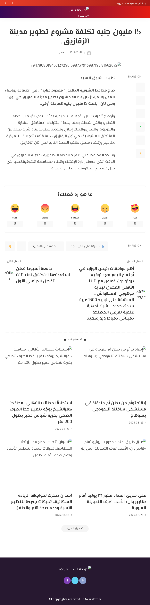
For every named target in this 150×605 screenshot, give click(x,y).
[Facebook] (12, 3)
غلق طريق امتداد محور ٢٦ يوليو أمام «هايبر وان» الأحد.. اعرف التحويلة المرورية (112, 502)
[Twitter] (9, 3)
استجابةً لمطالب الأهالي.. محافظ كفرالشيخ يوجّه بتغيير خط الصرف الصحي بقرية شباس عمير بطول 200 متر (41, 412)
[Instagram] (5, 3)
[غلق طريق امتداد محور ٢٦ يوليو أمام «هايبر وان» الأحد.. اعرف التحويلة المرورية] (112, 464)
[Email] (140, 153)
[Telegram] (140, 140)
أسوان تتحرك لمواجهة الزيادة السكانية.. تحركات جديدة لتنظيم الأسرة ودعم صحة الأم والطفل (41, 502)
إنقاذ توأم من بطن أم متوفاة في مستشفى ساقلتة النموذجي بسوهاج (115, 409)
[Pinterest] (140, 113)
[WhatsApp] (140, 127)
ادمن (61, 53)
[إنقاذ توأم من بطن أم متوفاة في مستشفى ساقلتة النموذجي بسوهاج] (112, 371)
